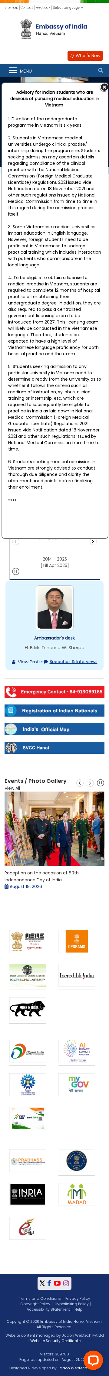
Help (78, 1309)
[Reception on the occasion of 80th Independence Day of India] (54, 829)
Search (100, 70)
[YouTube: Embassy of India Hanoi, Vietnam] (57, 1283)
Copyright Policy (35, 1303)
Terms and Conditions (40, 1298)
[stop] (16, 572)
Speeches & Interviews (73, 662)
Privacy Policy (77, 1298)
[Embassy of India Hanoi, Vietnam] (54, 30)
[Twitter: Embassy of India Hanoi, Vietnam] (42, 1283)
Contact (27, 7)
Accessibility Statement (48, 1309)
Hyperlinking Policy (72, 1303)
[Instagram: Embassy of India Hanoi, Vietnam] (66, 1283)
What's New (87, 56)
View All (12, 788)
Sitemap (11, 7)
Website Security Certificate (55, 1340)
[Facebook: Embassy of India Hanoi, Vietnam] (49, 1283)
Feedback (42, 7)
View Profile (31, 662)
